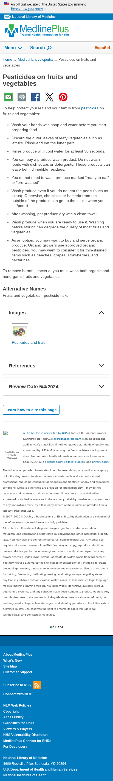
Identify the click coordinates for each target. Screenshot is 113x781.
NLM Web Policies (17, 705)
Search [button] (37, 47)
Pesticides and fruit (28, 342)
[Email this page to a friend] (8, 97)
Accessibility (13, 717)
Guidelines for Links (18, 723)
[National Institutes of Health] (8, 17)
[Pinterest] (63, 97)
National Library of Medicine (34, 17)
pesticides (89, 108)
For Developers (15, 747)
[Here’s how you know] (56, 6)
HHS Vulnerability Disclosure (26, 735)
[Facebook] (35, 97)
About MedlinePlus (17, 655)
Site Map (10, 666)
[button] (101, 313)
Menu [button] (10, 47)
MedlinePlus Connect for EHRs (27, 741)
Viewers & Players (17, 729)
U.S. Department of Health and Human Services (40, 769)
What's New (12, 661)
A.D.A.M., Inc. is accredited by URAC (46, 432)
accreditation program (67, 438)
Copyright (11, 711)
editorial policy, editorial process (65, 461)
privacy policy (100, 461)
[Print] (21, 97)
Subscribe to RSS (17, 685)
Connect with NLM (17, 694)
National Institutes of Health (24, 775)
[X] (49, 97)
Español (102, 47)
